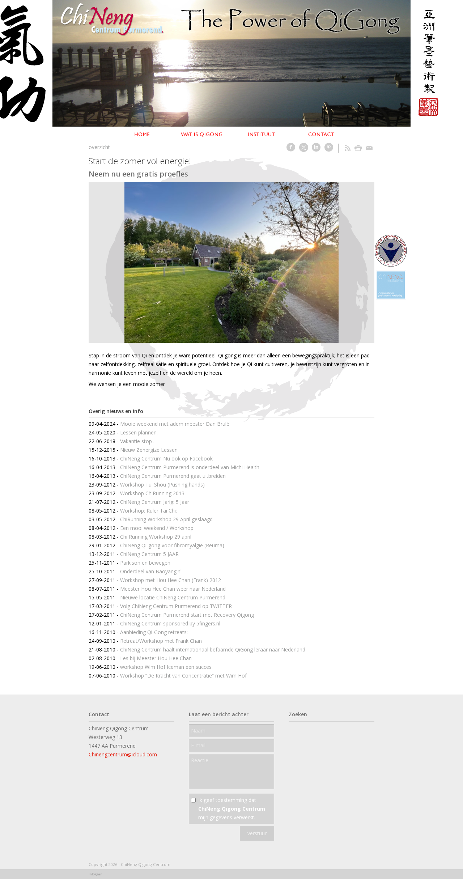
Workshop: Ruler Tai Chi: (148, 510)
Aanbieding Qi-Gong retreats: (154, 632)
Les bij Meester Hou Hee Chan (156, 658)
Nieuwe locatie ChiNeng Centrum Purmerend (172, 597)
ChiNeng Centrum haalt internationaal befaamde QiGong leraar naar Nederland (212, 649)
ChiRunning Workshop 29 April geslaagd (166, 519)
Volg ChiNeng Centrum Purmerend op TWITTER (176, 606)
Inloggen (95, 874)
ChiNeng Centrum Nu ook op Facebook (166, 458)
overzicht (99, 147)
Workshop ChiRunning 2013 (152, 493)
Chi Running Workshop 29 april (155, 536)
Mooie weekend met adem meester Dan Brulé (174, 423)
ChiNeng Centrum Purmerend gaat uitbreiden (173, 475)
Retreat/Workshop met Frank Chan (161, 640)
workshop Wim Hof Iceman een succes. (166, 666)
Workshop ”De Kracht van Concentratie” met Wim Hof (183, 675)
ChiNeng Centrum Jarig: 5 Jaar (154, 501)
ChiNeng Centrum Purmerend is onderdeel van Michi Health (189, 467)
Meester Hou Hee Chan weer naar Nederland (173, 588)
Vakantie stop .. (138, 441)
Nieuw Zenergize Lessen (149, 449)
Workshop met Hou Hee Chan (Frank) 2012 (170, 580)
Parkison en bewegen (145, 562)
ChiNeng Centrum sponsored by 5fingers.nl (170, 623)
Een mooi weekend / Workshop (157, 528)
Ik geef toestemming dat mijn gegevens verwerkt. (231, 809)
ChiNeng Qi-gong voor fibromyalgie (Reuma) (172, 545)
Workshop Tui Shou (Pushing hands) (162, 484)
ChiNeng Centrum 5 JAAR (149, 554)
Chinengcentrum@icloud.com (123, 754)
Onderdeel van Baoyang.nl (151, 571)
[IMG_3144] (231, 262)
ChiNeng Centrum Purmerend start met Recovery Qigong (187, 614)
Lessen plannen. (139, 432)
